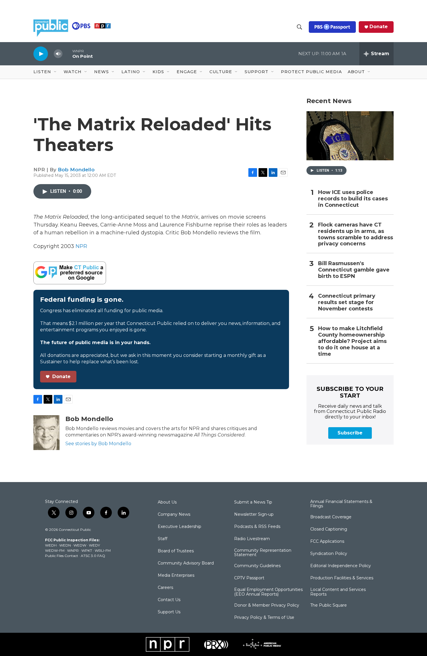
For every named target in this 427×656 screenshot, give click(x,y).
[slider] (67, 54)
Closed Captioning (328, 529)
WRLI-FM (103, 550)
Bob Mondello (76, 169)
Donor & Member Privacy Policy (266, 605)
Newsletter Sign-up (254, 514)
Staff (162, 539)
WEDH (51, 545)
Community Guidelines (257, 566)
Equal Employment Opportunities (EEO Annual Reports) (268, 592)
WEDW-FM (54, 550)
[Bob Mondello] (46, 432)
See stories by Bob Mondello (98, 443)
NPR (81, 246)
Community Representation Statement (262, 553)
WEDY (94, 545)
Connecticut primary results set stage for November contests (346, 302)
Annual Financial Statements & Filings (341, 504)
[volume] (58, 53)
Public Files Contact (61, 555)
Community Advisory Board (186, 563)
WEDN (65, 545)
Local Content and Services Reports (338, 592)
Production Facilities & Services (341, 578)
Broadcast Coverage (330, 517)
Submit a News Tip (253, 502)
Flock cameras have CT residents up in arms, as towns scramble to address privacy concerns (355, 234)
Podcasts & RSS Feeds (257, 526)
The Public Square (328, 605)
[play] (40, 54)
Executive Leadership (179, 526)
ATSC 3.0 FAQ (93, 555)
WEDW (79, 545)
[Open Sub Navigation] (55, 72)
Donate (378, 26)
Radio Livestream (252, 539)
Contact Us (169, 600)
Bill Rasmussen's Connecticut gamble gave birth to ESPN (354, 269)
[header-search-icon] (299, 27)
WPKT (86, 550)
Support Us (169, 612)
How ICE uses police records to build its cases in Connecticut (353, 198)
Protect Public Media (311, 71)
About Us (167, 502)
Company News (174, 514)
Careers (165, 587)
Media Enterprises (176, 575)
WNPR (73, 550)
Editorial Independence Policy (340, 566)
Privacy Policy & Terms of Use (264, 617)
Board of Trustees (176, 551)
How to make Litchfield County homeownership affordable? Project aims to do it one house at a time (352, 341)
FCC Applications (327, 541)
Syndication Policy (328, 553)
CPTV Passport (249, 578)
